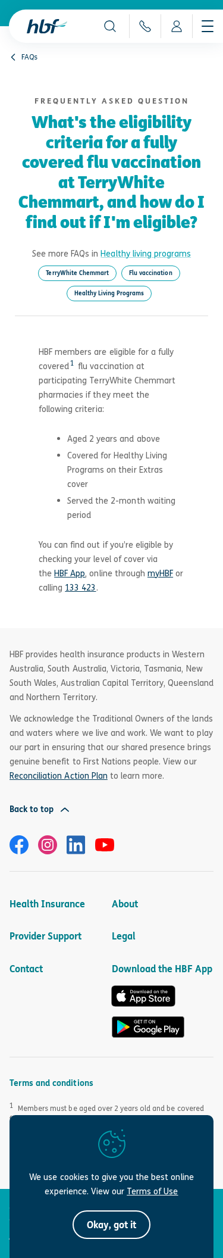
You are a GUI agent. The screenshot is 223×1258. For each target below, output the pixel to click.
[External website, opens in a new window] (19, 844)
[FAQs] (13, 57)
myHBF (160, 573)
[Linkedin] (76, 844)
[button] (110, 26)
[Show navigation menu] (207, 26)
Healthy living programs (145, 253)
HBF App (69, 573)
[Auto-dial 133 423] (145, 26)
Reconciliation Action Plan (59, 775)
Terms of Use (152, 1191)
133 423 (80, 587)
